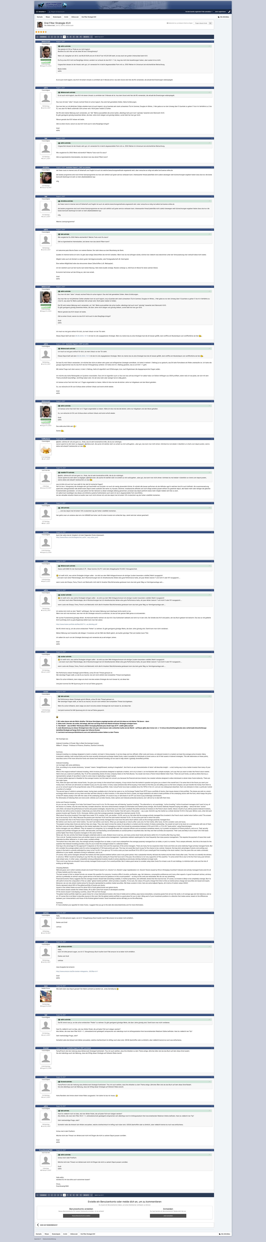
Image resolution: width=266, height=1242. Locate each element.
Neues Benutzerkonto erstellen (81, 1216)
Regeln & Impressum (57, 11)
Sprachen (37, 1239)
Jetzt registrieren (220, 11)
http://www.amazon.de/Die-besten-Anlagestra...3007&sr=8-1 (77, 971)
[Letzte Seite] (91, 36)
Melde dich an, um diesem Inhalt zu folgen (180, 23)
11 (80, 37)
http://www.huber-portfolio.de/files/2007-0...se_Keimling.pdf (76, 624)
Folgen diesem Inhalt (201, 23)
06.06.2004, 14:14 (82, 336)
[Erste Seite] (37, 36)
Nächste (86, 36)
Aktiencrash (69, 25)
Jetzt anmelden (168, 1216)
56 (210, 23)
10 (77, 37)
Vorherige (43, 36)
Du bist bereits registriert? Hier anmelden (199, 11)
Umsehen (41, 11)
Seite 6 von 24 (99, 37)
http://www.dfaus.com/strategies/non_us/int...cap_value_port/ (77, 537)
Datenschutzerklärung (49, 1239)
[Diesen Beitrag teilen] (211, 41)
